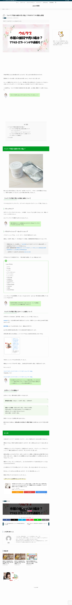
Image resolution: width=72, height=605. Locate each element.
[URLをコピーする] (45, 520)
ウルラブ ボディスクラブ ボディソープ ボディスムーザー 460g (18, 371)
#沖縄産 (18, 247)
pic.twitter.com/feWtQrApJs (21, 249)
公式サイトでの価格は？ (17, 135)
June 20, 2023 (27, 252)
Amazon (6, 320)
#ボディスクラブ (23, 247)
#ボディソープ (30, 247)
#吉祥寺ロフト (11, 249)
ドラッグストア (17, 130)
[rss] (68, 0)
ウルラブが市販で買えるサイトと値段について (21, 133)
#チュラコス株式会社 (38, 247)
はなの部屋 (36, 5)
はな (9, 542)
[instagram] (67, 0)
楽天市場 (6, 326)
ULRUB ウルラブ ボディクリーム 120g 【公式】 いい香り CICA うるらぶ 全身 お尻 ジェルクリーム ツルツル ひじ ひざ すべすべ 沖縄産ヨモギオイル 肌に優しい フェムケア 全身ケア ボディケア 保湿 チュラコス (29, 485)
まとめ (10, 137)
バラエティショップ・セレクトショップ (22, 132)
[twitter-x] (65, 0)
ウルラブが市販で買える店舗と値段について (21, 128)
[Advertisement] (26, 62)
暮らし (5, 501)
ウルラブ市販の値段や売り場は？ (17, 127)
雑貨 (9, 501)
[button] (6, 520)
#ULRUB (24, 244)
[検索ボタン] (55, 2)
